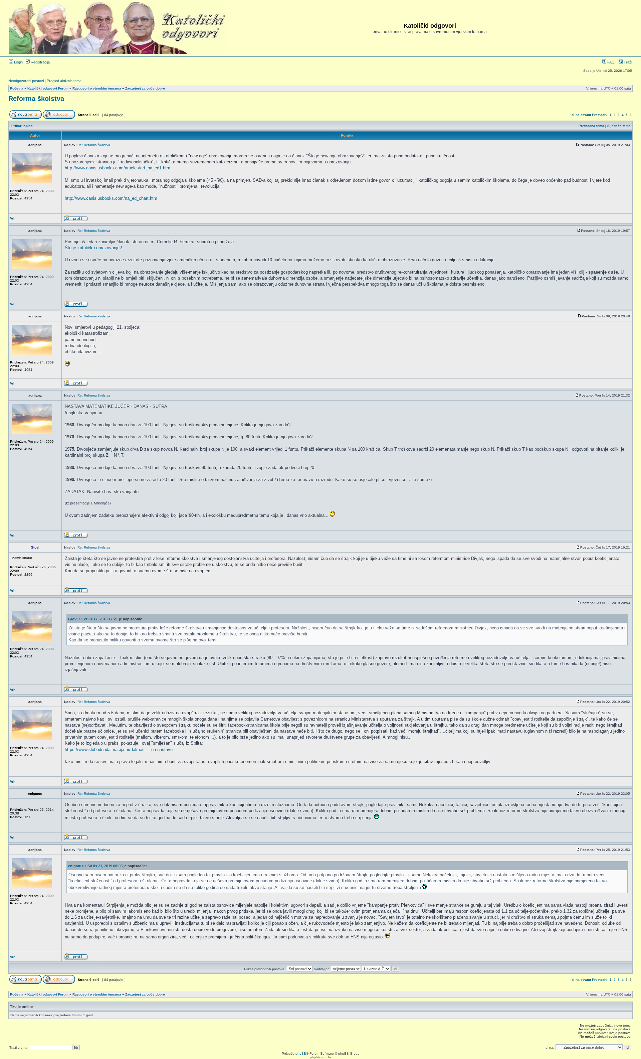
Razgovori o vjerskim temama (96, 88)
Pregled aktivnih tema (64, 81)
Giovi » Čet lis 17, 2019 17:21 (93, 619)
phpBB (300, 1053)
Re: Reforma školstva (93, 145)
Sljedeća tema (619, 126)
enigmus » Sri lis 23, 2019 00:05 (95, 866)
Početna (16, 88)
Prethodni (600, 115)
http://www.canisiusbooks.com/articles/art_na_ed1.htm (117, 167)
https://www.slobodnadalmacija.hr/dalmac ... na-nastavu (119, 749)
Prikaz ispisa (22, 126)
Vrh (12, 218)
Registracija (40, 62)
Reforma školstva (36, 98)
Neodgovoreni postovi (26, 81)
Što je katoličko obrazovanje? (93, 247)
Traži (627, 62)
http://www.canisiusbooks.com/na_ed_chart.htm (111, 198)
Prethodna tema (591, 126)
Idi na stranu (581, 115)
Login (18, 62)
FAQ (610, 62)
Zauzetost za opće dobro (145, 88)
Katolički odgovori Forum (47, 88)
